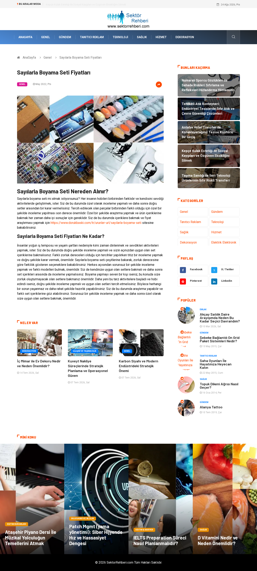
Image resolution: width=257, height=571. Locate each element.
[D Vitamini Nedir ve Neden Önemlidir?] (225, 499)
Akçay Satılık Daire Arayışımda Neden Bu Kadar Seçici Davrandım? (220, 317)
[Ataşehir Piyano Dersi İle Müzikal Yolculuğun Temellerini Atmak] (32, 499)
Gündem (65, 37)
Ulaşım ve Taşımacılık (84, 351)
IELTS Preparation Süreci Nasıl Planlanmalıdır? (160, 540)
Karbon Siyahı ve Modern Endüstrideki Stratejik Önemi (138, 366)
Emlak (203, 309)
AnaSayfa (25, 37)
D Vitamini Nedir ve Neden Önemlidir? (218, 540)
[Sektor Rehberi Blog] (128, 19)
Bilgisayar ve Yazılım (82, 518)
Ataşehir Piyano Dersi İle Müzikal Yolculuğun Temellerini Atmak (30, 537)
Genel (45, 37)
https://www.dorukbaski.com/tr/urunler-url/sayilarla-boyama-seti (96, 223)
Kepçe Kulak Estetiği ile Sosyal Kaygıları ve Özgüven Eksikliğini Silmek (86, 4)
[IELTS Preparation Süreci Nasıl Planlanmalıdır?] (160, 499)
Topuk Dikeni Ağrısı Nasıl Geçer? (219, 386)
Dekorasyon (184, 37)
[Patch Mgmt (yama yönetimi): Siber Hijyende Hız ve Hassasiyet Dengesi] (96, 499)
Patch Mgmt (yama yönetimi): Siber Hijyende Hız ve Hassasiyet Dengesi (95, 534)
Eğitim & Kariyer (144, 530)
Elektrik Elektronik (223, 242)
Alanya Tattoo (211, 407)
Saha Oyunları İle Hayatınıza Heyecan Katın (216, 364)
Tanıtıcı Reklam (92, 37)
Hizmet (161, 37)
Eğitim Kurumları (16, 524)
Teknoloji (120, 37)
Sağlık (142, 37)
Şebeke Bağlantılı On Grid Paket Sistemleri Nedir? (220, 339)
